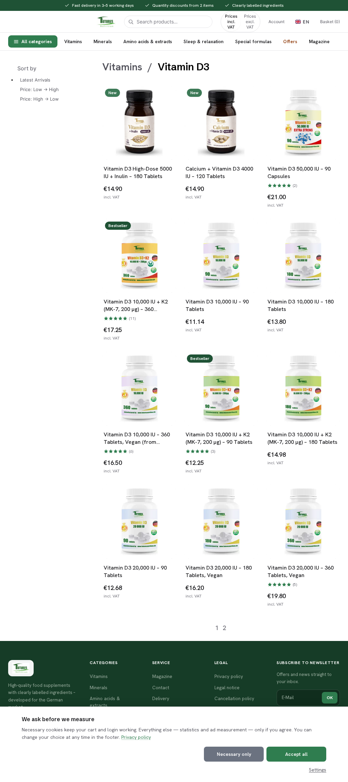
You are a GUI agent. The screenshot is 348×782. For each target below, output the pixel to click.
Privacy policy (136, 737)
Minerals (102, 41)
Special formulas (253, 41)
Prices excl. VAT (250, 22)
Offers (290, 41)
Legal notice (227, 687)
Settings (317, 770)
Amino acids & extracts (147, 41)
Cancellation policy (234, 698)
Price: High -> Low (39, 99)
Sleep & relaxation (204, 41)
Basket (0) (330, 21)
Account (276, 21)
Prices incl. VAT (231, 22)
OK (330, 697)
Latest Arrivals (35, 80)
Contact (160, 687)
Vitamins (73, 41)
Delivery (160, 698)
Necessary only (234, 754)
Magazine (319, 41)
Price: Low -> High (39, 89)
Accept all (296, 754)
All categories (36, 41)
